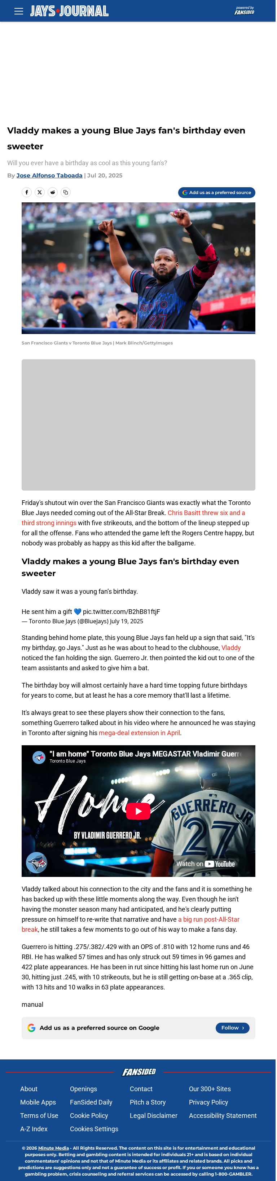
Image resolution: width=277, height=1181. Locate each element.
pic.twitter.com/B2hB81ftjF (121, 611)
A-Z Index (34, 1129)
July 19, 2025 (126, 621)
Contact (141, 1089)
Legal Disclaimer (153, 1115)
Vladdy (231, 647)
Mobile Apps (38, 1102)
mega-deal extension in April (139, 733)
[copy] (66, 192)
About (29, 1089)
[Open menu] (18, 10)
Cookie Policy (89, 1115)
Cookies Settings (94, 1129)
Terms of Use (39, 1115)
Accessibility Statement (223, 1115)
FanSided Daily (91, 1102)
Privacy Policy (208, 1102)
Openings (83, 1089)
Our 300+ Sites (210, 1089)
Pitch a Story (148, 1102)
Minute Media (53, 1148)
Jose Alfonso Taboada (50, 175)
